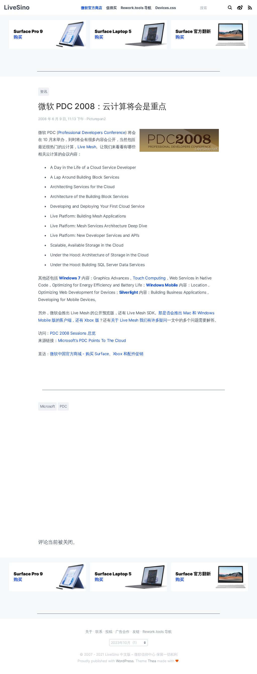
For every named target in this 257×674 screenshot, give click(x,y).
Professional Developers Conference (91, 132)
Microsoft (47, 406)
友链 (136, 631)
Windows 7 (69, 277)
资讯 (43, 91)
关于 (88, 631)
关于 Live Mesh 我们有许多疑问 (139, 320)
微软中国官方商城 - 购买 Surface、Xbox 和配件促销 (96, 353)
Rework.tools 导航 (136, 8)
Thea (152, 661)
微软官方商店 (91, 8)
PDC (63, 406)
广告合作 (122, 631)
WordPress (125, 661)
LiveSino (17, 7)
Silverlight (128, 292)
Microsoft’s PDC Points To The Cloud (92, 340)
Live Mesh (87, 146)
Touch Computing (149, 277)
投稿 (108, 631)
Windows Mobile (162, 284)
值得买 (111, 8)
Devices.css (165, 8)
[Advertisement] (128, 60)
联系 (98, 631)
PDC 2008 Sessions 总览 (72, 333)
